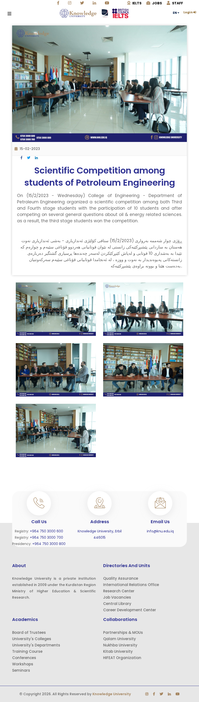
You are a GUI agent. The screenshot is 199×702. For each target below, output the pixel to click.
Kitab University (118, 651)
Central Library (117, 603)
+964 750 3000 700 (46, 537)
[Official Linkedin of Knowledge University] (95, 3)
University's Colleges (31, 638)
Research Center (118, 591)
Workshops (22, 664)
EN (175, 13)
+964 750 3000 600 (46, 531)
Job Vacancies (117, 597)
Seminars (21, 670)
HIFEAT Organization (122, 657)
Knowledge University (111, 694)
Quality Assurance (120, 578)
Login (188, 12)
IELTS (136, 3)
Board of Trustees (29, 632)
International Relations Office (131, 584)
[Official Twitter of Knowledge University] (82, 3)
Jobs (156, 3)
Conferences (24, 657)
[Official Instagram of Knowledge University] (70, 3)
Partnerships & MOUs (123, 632)
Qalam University (119, 638)
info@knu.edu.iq (160, 531)
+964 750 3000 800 (49, 543)
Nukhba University (120, 645)
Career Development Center (129, 609)
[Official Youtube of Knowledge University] (107, 3)
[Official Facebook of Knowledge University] (58, 3)
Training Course (27, 651)
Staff (177, 3)
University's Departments (36, 645)
